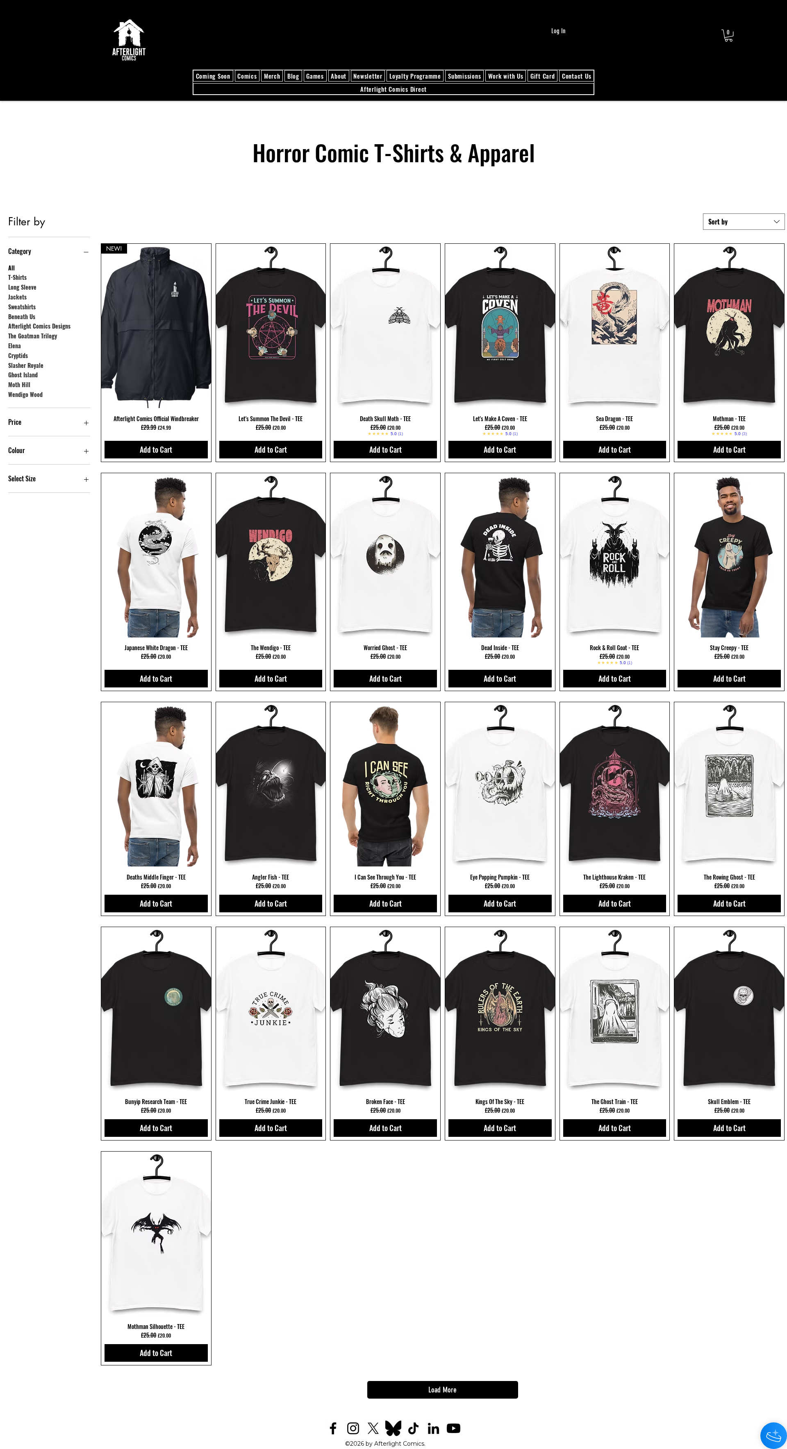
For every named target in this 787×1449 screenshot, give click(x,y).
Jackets (17, 297)
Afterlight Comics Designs (39, 326)
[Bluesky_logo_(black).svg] (393, 1428)
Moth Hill (19, 384)
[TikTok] (413, 1428)
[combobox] (744, 221)
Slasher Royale (25, 365)
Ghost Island (23, 374)
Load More (442, 1390)
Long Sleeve (22, 287)
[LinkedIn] (433, 1428)
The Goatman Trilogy (32, 335)
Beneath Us (21, 316)
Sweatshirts (22, 306)
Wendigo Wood (25, 394)
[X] (373, 1428)
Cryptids (18, 355)
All (11, 267)
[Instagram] (353, 1428)
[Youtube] (454, 1428)
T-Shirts (17, 277)
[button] (728, 35)
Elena (14, 345)
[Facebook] (333, 1428)
